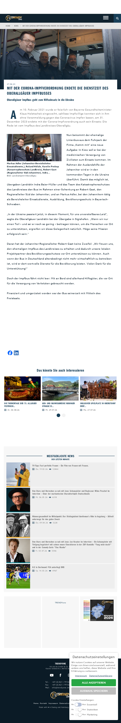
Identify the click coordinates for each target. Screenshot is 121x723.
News (16, 25)
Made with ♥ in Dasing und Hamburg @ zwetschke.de (60, 707)
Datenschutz (64, 703)
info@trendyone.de (61, 687)
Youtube (51, 675)
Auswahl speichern (94, 691)
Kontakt (43, 703)
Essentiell (92, 704)
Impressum (53, 703)
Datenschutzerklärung (100, 675)
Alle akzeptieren (94, 683)
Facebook (60, 675)
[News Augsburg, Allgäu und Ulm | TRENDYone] (14, 18)
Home (8, 25)
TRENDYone (60, 602)
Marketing (92, 714)
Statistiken (92, 709)
